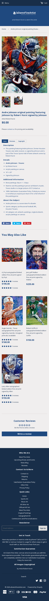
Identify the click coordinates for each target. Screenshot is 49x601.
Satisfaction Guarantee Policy (24, 482)
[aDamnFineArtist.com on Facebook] (41, 581)
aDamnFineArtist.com (18, 587)
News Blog (24, 463)
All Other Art (24, 504)
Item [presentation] (5, 141)
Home (4, 29)
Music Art (24, 502)
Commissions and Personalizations (24, 519)
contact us (11, 129)
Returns (24, 479)
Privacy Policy (24, 488)
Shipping (24, 476)
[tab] (5, 141)
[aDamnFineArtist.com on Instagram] (45, 581)
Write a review (24, 434)
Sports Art (24, 499)
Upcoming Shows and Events (24, 460)
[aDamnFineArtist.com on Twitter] (37, 581)
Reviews (25, 465)
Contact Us (24, 474)
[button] (7, 281)
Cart (45, 3)
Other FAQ (24, 485)
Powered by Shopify (35, 587)
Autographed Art (24, 516)
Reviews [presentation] (12, 141)
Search (23, 576)
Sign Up (43, 528)
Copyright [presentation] (21, 141)
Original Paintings (24, 513)
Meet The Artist (24, 457)
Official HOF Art (24, 507)
